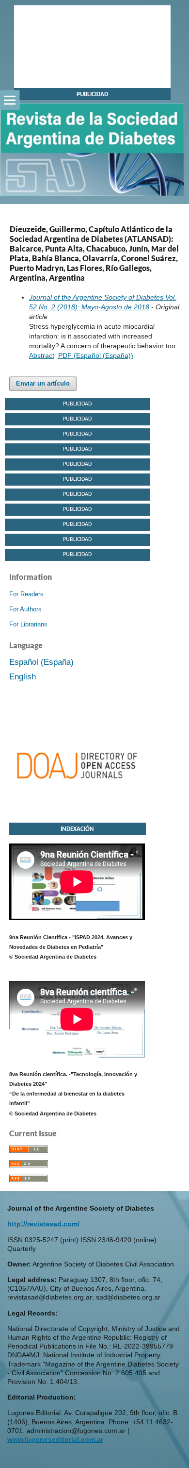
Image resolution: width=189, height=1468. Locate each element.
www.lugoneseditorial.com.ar (55, 1439)
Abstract (41, 355)
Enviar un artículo (43, 383)
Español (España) (41, 662)
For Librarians (28, 624)
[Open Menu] (9, 100)
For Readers (26, 594)
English (22, 676)
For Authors (25, 609)
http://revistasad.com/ (43, 1224)
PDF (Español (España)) (95, 355)
